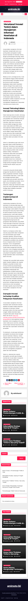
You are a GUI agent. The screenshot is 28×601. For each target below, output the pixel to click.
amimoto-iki (14, 9)
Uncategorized (7, 21)
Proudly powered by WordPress (9, 593)
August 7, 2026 (9, 571)
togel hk (6, 4)
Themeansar (14, 594)
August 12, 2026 (9, 556)
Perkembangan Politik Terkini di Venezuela (13, 491)
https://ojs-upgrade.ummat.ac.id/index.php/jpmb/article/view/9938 (14, 317)
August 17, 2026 (9, 540)
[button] (23, 14)
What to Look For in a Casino (18, 384)
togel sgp (20, 4)
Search (4, 453)
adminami (12, 42)
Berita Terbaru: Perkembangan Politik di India (13, 413)
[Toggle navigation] (26, 14)
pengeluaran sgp (13, 4)
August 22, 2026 (9, 525)
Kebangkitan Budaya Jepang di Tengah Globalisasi (11, 428)
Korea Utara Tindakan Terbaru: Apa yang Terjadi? (14, 442)
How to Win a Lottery (8, 384)
